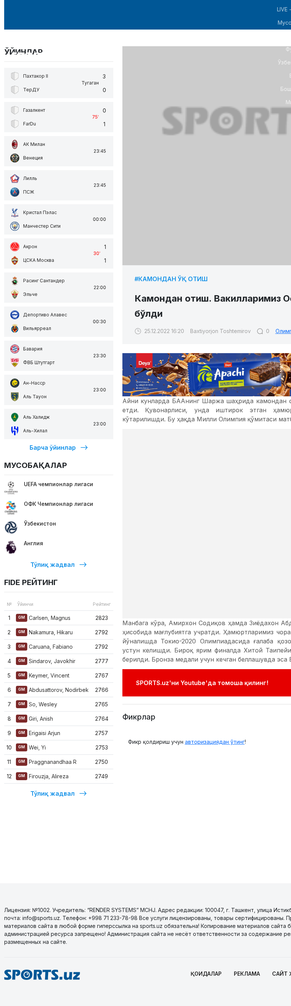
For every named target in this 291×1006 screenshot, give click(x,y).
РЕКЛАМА (247, 973)
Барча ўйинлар (53, 447)
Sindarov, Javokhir (46, 661)
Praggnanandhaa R (47, 762)
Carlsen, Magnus (44, 618)
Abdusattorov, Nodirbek (53, 690)
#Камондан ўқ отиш (171, 279)
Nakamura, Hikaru (45, 632)
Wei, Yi (32, 747)
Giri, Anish (35, 718)
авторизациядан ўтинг (215, 741)
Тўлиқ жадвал (52, 564)
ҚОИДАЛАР (206, 973)
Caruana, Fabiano (45, 646)
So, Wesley (37, 704)
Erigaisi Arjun (39, 733)
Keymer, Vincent (43, 675)
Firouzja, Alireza (43, 776)
